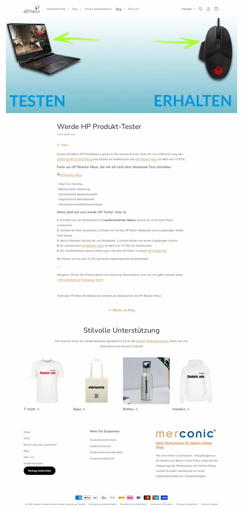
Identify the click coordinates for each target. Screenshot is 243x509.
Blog (26, 450)
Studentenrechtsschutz (103, 439)
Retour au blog (124, 310)
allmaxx (37, 504)
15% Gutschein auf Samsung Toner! (80, 279)
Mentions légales (209, 504)
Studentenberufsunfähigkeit (106, 452)
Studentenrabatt (33, 463)
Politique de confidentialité (133, 504)
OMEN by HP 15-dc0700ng (75, 159)
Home (27, 432)
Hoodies (179, 409)
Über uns (29, 457)
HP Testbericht (157, 250)
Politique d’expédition (187, 504)
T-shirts (30, 409)
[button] (57, 9)
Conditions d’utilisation (161, 504)
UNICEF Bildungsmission (152, 341)
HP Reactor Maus (146, 159)
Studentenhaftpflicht (102, 458)
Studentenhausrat (100, 446)
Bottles (128, 409)
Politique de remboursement (103, 504)
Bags (77, 409)
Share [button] (64, 144)
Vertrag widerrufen (39, 470)
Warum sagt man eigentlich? (40, 444)
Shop (27, 438)
